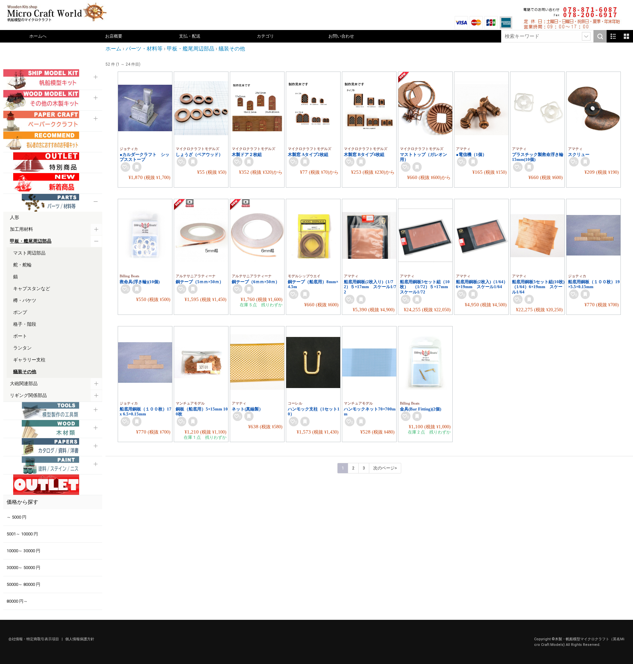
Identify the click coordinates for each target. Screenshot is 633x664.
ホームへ (37, 36)
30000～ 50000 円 (23, 567)
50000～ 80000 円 (23, 584)
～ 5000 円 (16, 517)
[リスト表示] (613, 36)
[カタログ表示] (626, 36)
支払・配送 (189, 36)
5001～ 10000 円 (22, 533)
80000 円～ (17, 601)
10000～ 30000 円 (23, 550)
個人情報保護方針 (79, 639)
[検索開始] (600, 36)
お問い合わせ (341, 36)
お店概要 (113, 36)
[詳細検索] (586, 36)
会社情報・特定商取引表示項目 (34, 639)
